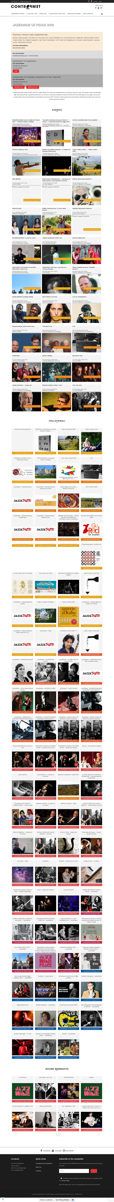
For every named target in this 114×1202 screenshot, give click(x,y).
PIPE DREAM (16, 179)
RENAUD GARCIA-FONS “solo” (52, 385)
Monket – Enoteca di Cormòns (68, 861)
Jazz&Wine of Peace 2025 (91, 971)
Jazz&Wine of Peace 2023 (68, 856)
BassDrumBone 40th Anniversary (23, 326)
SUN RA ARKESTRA (78, 238)
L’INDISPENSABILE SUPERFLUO (91, 544)
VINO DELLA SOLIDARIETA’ (22, 429)
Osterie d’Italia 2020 (68, 602)
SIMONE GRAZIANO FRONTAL (82, 208)
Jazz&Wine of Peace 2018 (62, 347)
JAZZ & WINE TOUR (91, 429)
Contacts (96, 1)
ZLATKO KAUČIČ (69, 890)
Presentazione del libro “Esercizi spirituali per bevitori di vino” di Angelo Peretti (91, 920)
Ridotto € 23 (32, 87)
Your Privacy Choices (62, 1200)
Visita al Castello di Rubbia (45, 602)
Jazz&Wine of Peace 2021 (23, 769)
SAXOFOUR (16, 356)
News (100, 1)
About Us (38, 1167)
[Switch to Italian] (91, 1)
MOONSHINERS (68, 1077)
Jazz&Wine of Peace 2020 (68, 654)
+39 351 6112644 (33, 55)
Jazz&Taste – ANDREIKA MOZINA (22, 659)
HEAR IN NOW (16, 208)
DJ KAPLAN (22, 1077)
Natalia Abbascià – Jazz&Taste (45, 1005)
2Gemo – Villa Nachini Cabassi (91, 746)
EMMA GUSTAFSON (45, 1106)
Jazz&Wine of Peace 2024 (91, 913)
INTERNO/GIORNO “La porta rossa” (24, 238)
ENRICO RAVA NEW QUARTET (82, 179)
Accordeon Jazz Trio (45, 1077)
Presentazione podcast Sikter (68, 1005)
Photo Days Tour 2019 (45, 573)
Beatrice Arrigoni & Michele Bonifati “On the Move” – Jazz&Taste (91, 949)
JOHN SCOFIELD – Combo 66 (21, 385)
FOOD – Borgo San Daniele (45, 890)
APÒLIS (91, 1077)
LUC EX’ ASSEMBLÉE (79, 297)
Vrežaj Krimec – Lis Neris (91, 861)
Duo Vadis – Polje (22, 861)
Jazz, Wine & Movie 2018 (68, 458)
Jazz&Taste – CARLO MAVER (68, 688)
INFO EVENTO (26, 136)
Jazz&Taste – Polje (45, 631)
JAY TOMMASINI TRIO (68, 1106)
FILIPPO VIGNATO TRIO (20, 149)
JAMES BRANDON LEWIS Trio (52, 238)
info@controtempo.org (25, 1)
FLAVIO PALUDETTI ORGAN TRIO (22, 1106)
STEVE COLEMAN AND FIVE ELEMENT (85, 120)
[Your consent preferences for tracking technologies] (3, 1199)
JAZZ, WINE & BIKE (91, 487)
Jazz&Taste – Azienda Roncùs (23, 487)
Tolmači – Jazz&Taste (68, 1034)
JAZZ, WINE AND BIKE (68, 429)
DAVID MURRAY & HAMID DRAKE (22, 297)
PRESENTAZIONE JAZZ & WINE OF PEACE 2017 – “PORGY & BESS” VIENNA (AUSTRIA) (26, 121)
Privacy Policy (65, 1180)
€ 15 (16, 71)
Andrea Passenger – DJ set (22, 1034)
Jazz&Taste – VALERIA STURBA (45, 688)
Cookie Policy (78, 1194)
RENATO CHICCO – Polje (68, 803)
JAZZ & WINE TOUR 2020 (91, 631)
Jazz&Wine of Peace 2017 (32, 141)
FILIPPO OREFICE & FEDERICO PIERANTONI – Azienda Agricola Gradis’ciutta (91, 776)
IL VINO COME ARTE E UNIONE (22, 573)
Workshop (45, 861)
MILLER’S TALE (77, 356)
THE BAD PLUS (47, 326)
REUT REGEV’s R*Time (50, 297)
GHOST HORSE (47, 356)
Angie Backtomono (22, 1005)
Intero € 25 (19, 87)
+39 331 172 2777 (15, 1)
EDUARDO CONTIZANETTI (68, 631)
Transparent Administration (44, 1163)
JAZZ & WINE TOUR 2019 (91, 573)
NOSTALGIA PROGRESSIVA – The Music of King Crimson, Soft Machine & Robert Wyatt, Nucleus (56, 180)
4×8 (73, 326)
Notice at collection (46, 1200)
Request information (19, 48)
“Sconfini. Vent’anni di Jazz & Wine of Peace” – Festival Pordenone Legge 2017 (56, 120)
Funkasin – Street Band (45, 976)
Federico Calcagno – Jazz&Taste (91, 976)
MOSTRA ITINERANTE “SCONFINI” (68, 774)
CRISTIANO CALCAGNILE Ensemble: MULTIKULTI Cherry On (24, 268)
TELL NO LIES (77, 385)
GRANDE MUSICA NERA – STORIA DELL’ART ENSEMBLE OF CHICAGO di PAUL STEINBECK (68, 517)
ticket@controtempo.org (20, 55)
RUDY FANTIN (22, 774)
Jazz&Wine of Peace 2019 (23, 545)
